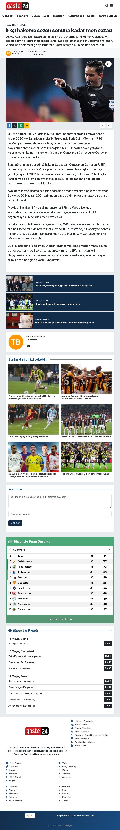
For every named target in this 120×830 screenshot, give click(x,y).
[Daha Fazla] (26, 125)
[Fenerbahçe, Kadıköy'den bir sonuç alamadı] (86, 457)
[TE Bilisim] (15, 342)
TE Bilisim (31, 339)
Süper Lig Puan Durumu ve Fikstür (91, 735)
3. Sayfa (66, 794)
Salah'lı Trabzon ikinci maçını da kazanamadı (86, 436)
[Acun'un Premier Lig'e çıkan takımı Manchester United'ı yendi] (86, 379)
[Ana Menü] (111, 6)
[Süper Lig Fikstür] (110, 630)
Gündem (7, 16)
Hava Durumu (81, 725)
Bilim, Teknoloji (69, 766)
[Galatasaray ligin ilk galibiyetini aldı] (33, 419)
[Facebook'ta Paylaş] (9, 125)
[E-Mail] (28, 346)
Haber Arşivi (81, 745)
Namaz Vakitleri (83, 728)
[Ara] (107, 6)
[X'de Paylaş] (15, 125)
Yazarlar (14, 766)
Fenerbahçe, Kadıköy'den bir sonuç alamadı (85, 474)
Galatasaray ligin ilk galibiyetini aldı (28, 436)
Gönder (15, 523)
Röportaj (66, 797)
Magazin (58, 16)
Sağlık (91, 16)
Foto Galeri (15, 763)
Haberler (11, 25)
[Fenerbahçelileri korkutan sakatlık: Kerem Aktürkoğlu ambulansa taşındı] (33, 379)
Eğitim (65, 770)
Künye (65, 801)
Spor (46, 16)
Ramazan (13, 797)
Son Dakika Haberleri (85, 742)
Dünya (35, 16)
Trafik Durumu (82, 732)
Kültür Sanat (76, 16)
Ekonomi (22, 16)
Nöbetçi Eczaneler (84, 721)
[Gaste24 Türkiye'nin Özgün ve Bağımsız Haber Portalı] (17, 6)
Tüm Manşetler (82, 738)
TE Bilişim (67, 825)
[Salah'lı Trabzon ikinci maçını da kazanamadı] (86, 419)
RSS (32, 815)
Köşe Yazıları (15, 801)
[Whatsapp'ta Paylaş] (21, 125)
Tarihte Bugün (108, 16)
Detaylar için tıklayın (60, 619)
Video (65, 763)
